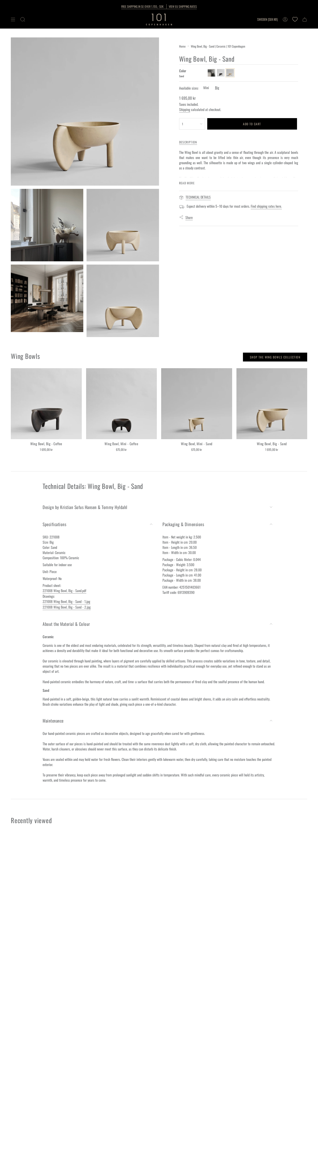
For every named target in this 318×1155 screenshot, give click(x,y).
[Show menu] (13, 19)
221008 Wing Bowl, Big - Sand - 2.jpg (67, 607)
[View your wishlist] (295, 19)
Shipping (184, 109)
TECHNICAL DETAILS (198, 197)
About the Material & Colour (66, 624)
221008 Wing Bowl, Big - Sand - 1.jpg (66, 601)
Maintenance (53, 720)
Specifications (54, 524)
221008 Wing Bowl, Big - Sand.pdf (64, 590)
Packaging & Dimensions (183, 524)
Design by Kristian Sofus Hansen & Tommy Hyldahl (85, 507)
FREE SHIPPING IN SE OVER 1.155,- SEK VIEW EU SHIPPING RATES (159, 6)
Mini (206, 87)
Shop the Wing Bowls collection (275, 357)
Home (182, 46)
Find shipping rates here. (266, 206)
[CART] (305, 19)
